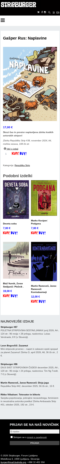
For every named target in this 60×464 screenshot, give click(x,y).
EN (57, 12)
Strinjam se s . (30, 437)
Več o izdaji (12, 149)
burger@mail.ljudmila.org (13, 462)
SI (54, 12)
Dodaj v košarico (22, 154)
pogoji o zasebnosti (37, 437)
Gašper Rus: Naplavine (25, 38)
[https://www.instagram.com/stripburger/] (45, 12)
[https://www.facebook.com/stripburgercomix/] (42, 12)
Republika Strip (22, 165)
